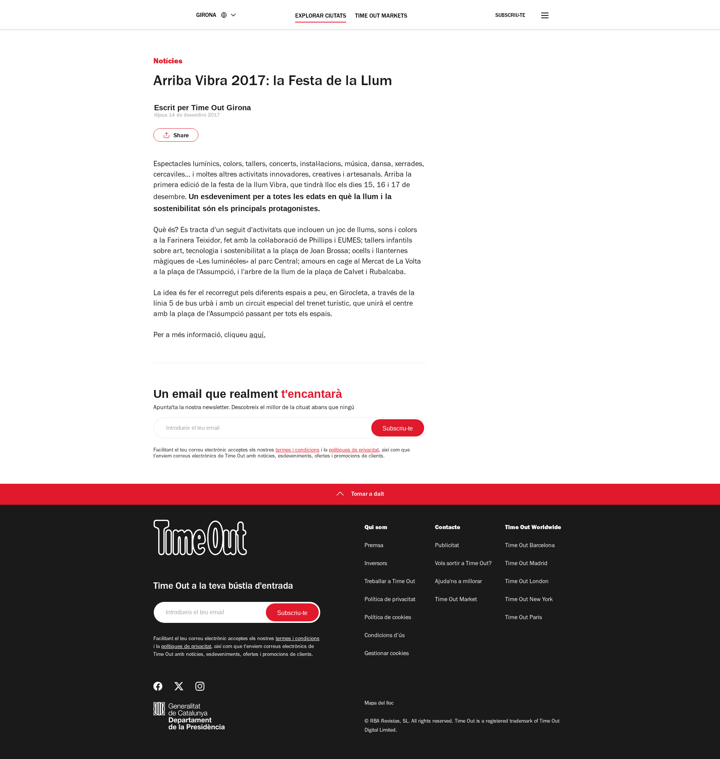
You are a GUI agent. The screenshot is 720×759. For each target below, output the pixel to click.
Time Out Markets (381, 17)
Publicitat (447, 546)
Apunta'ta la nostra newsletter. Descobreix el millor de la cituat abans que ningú (253, 408)
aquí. (257, 336)
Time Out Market (456, 600)
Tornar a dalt (367, 495)
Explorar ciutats (320, 17)
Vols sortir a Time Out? (463, 564)
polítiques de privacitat (354, 450)
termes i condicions (298, 450)
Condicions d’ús (384, 636)
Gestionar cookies (386, 654)
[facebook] (157, 686)
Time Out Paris (523, 618)
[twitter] (178, 686)
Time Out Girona (222, 108)
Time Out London (527, 582)
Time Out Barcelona (530, 546)
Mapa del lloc (379, 703)
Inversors (375, 564)
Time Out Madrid (526, 564)
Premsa (373, 546)
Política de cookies (387, 618)
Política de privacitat (390, 600)
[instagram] (199, 686)
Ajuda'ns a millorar (458, 582)
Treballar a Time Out (389, 582)
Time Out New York (529, 600)
